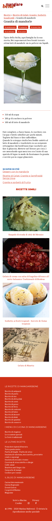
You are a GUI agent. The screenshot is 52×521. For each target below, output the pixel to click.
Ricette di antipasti (13, 391)
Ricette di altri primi (13, 399)
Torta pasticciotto (13, 449)
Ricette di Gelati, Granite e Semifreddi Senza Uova (22, 177)
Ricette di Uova (11, 406)
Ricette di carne (11, 401)
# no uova (22, 31)
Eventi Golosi (10, 487)
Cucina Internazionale (14, 482)
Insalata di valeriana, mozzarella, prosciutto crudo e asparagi (24, 455)
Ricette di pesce (11, 404)
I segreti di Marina (12, 490)
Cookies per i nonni (13, 472)
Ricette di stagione (13, 432)
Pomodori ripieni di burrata (16, 446)
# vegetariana (10, 27)
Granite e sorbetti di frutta (17, 182)
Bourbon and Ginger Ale (15, 467)
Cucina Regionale (12, 485)
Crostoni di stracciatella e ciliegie (19, 462)
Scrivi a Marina (20, 500)
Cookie (18, 503)
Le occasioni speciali (13, 434)
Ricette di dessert (12, 414)
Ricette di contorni (13, 409)
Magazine (9, 492)
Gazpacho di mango (13, 470)
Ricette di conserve (13, 422)
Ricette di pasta (11, 393)
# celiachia (23, 27)
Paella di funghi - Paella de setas (18, 452)
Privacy (35, 500)
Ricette (7, 15)
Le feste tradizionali (13, 437)
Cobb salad (9, 465)
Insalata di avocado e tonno (16, 459)
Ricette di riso (11, 396)
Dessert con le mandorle (16, 171)
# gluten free (36, 27)
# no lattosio (9, 31)
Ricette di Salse (11, 412)
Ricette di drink (11, 417)
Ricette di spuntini (12, 419)
